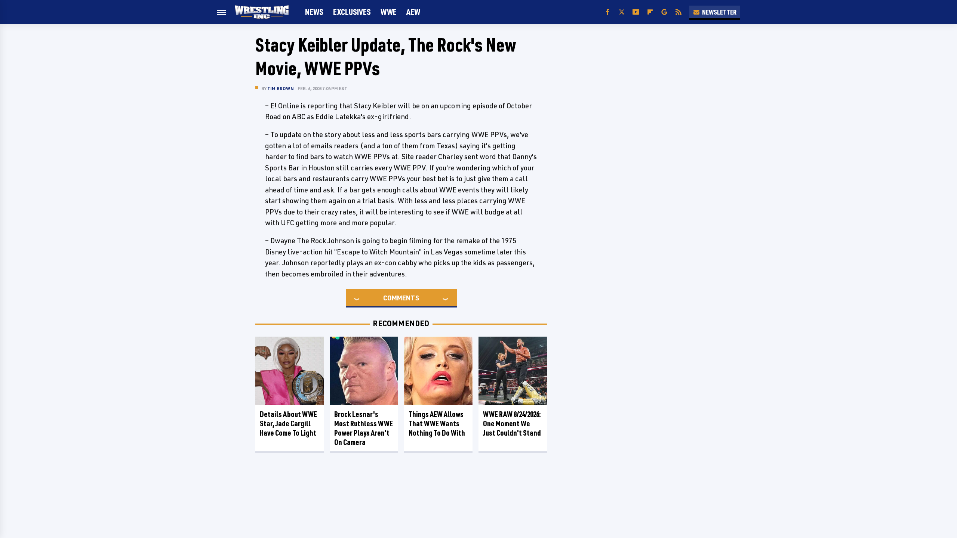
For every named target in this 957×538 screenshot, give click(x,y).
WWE (389, 12)
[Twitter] (621, 12)
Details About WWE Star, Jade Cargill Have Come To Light (288, 423)
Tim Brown (280, 88)
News (314, 12)
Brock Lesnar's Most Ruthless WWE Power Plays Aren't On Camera (363, 428)
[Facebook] (607, 12)
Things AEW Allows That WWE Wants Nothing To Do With (437, 423)
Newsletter (719, 12)
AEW (413, 12)
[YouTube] (636, 12)
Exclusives (352, 12)
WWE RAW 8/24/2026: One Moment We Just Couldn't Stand (512, 423)
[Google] (664, 12)
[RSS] (678, 12)
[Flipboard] (650, 12)
